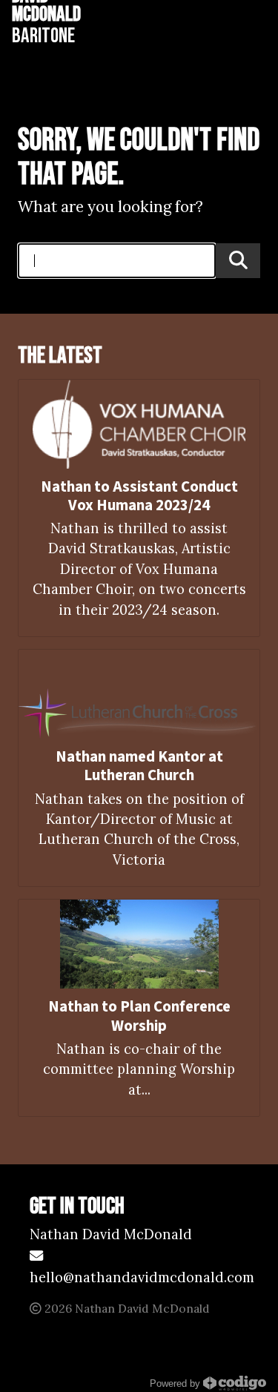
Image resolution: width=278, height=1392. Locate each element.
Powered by (176, 1384)
